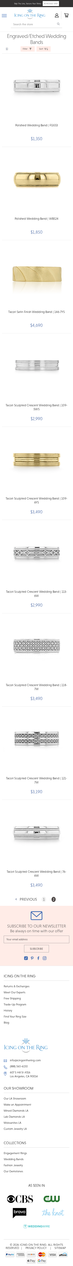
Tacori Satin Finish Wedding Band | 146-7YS (36, 312)
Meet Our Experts (14, 992)
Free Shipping (12, 998)
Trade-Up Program (15, 1004)
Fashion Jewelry (13, 1165)
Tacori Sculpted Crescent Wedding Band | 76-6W (36, 873)
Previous (28, 899)
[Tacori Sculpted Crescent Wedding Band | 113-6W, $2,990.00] (36, 553)
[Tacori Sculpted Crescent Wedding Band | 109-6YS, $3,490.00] (36, 460)
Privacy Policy (36, 1247)
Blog (6, 1022)
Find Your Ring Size (15, 1016)
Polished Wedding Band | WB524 (36, 218)
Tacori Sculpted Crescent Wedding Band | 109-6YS (36, 500)
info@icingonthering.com (25, 1060)
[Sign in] (56, 15)
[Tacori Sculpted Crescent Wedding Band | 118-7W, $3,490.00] (36, 647)
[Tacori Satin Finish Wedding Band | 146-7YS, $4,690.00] (36, 274)
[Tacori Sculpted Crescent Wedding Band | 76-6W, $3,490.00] (36, 833)
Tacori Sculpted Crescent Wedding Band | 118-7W (36, 687)
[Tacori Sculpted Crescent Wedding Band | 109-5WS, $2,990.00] (36, 367)
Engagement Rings (15, 1153)
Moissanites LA (12, 1122)
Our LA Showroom (15, 1098)
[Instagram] (44, 958)
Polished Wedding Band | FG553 (36, 125)
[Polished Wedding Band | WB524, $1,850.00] (36, 180)
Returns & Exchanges (16, 986)
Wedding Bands (14, 1159)
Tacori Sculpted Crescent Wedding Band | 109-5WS (36, 407)
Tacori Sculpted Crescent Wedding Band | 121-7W (36, 780)
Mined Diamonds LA (16, 1110)
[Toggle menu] (4, 15)
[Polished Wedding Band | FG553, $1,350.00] (36, 87)
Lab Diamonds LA (14, 1116)
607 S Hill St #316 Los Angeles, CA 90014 (24, 1074)
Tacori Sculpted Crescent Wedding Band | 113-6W (36, 593)
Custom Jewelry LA (15, 1128)
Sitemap (60, 1247)
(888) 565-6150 (19, 1066)
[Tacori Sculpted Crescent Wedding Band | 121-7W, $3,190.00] (36, 740)
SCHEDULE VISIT (51, 3)
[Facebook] (38, 958)
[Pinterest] (32, 958)
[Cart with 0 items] (66, 15)
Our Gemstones (13, 1171)
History (8, 1010)
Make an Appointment (17, 1104)
